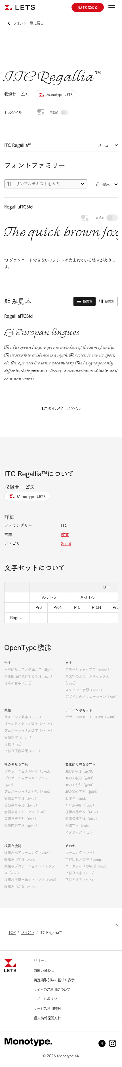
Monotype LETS (31, 496)
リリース (40, 960)
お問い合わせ (44, 970)
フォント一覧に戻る (28, 23)
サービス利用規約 (47, 1008)
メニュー (105, 145)
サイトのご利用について (52, 989)
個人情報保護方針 (47, 1018)
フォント (27, 932)
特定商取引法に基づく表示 (54, 980)
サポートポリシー (47, 999)
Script (66, 544)
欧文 (65, 534)
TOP (12, 932)
